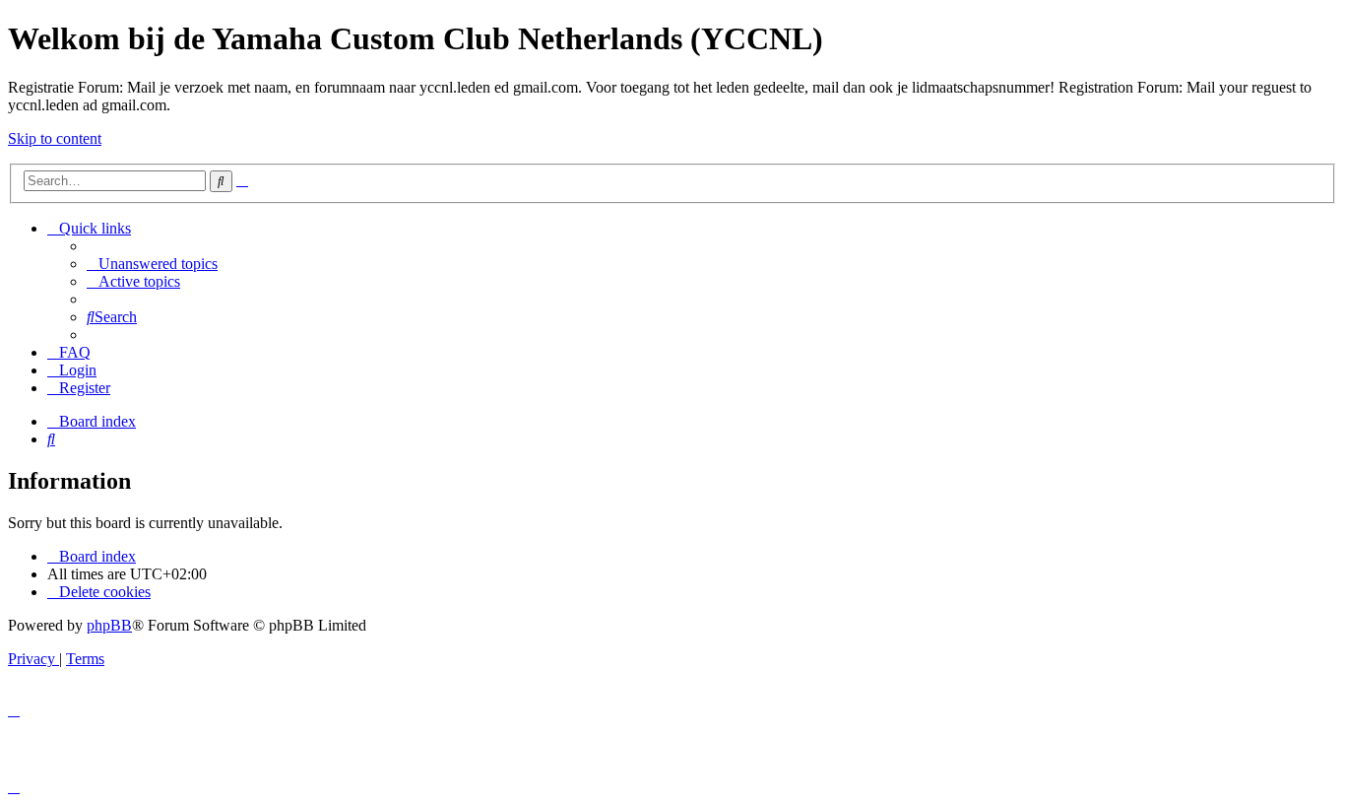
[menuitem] (152, 263)
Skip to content (54, 138)
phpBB (109, 625)
